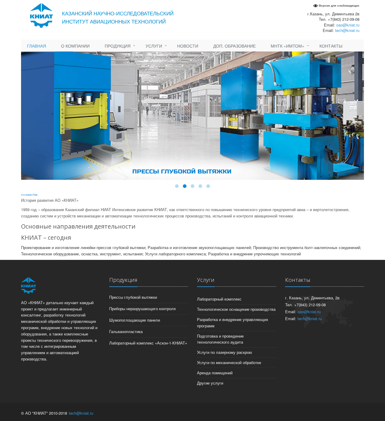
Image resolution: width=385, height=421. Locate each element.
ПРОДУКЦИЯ (118, 46)
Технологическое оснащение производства (236, 309)
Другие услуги (210, 383)
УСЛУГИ (154, 46)
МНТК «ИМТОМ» (287, 46)
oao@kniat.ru (347, 25)
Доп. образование (234, 46)
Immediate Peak (29, 194)
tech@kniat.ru (347, 30)
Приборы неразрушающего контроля (142, 308)
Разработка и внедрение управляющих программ (232, 323)
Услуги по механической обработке (229, 362)
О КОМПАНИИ (75, 46)
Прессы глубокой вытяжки (133, 297)
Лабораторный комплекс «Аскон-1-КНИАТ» (148, 343)
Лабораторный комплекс (219, 299)
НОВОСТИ (187, 46)
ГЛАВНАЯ (36, 46)
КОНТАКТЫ (330, 46)
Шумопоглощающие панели (134, 320)
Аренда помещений (215, 373)
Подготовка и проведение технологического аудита (220, 339)
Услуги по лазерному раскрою (224, 352)
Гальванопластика (126, 331)
